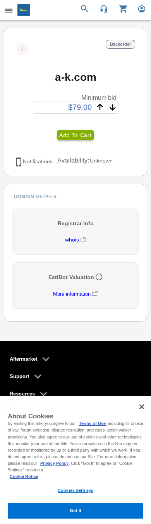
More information (72, 294)
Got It (76, 510)
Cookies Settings (75, 490)
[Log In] (138, 8)
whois (73, 239)
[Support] (101, 8)
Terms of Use (92, 423)
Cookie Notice (24, 476)
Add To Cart (75, 135)
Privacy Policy (54, 463)
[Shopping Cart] (120, 8)
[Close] (141, 406)
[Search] (86, 8)
